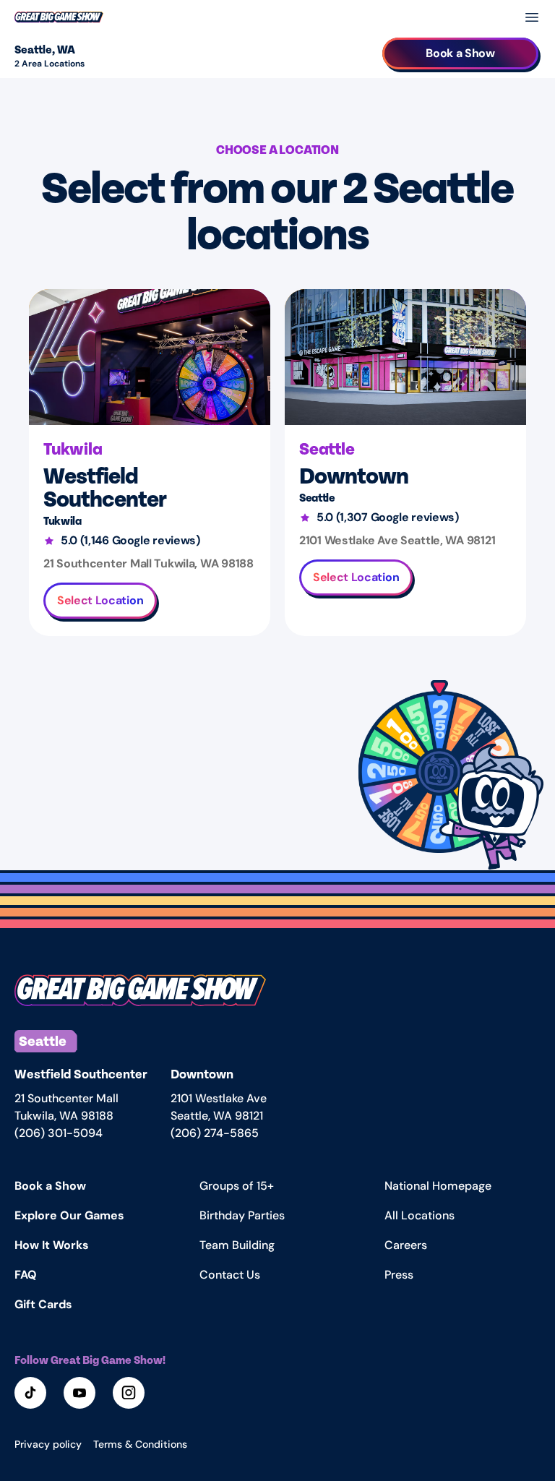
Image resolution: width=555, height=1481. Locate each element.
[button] (439, 772)
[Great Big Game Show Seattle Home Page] (140, 990)
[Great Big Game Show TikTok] (31, 1394)
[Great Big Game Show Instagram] (130, 1394)
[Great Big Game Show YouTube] (81, 1394)
